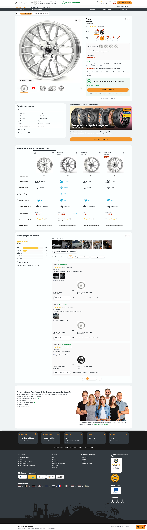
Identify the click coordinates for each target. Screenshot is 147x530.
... (92, 378)
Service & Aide (123, 9)
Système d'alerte (24, 463)
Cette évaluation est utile (62, 298)
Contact (54, 459)
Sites (83, 461)
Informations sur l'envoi (58, 463)
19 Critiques (100, 26)
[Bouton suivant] (99, 378)
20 (107, 38)
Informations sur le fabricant (27, 465)
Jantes (22, 9)
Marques (92, 9)
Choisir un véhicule (26, 13)
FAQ (53, 457)
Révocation (55, 465)
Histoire (84, 459)
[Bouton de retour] (82, 378)
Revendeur (55, 461)
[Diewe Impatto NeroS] (102, 32)
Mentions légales (24, 457)
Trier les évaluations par (59, 257)
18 (96, 38)
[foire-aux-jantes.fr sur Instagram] (117, 501)
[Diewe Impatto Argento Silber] (96, 32)
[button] (40, 110)
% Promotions (107, 9)
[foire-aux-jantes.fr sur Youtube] (122, 501)
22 (118, 38)
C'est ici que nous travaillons (100, 424)
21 (112, 38)
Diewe (41, 13)
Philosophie (85, 457)
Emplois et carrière (87, 463)
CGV (21, 459)
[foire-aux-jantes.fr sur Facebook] (112, 501)
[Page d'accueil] (17, 13)
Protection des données (26, 461)
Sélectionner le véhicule (101, 139)
